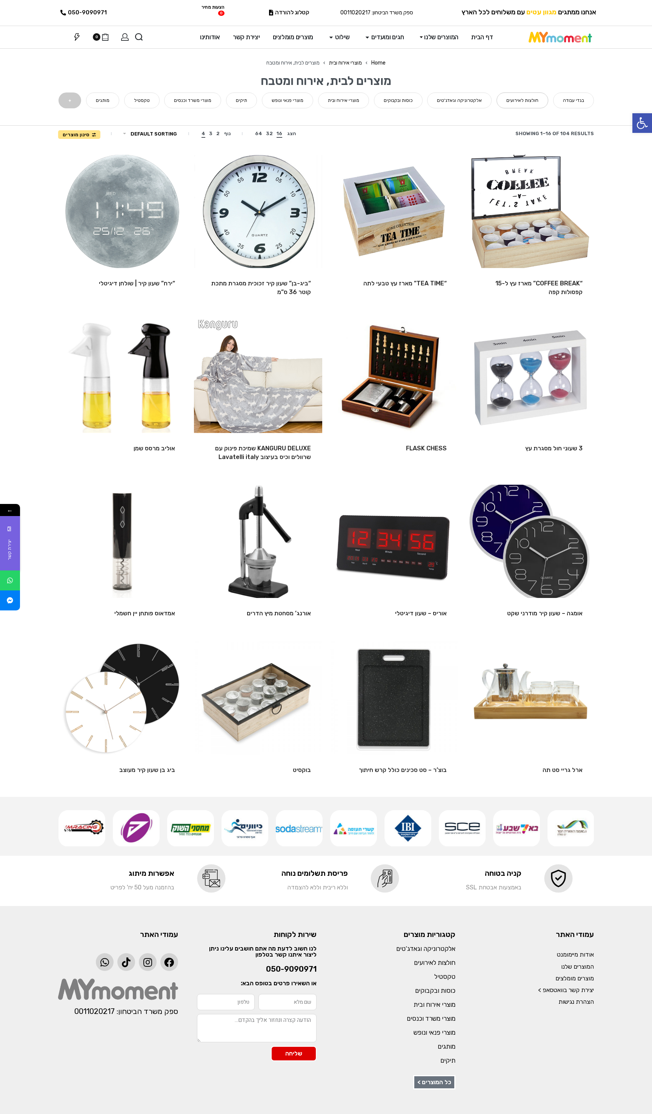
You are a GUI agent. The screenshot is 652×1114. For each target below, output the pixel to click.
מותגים (446, 1046)
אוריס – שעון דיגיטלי (421, 613)
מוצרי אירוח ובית (345, 63)
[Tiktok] (126, 962)
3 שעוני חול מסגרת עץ (554, 448)
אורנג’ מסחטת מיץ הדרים (279, 613)
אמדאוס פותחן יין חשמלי (144, 613)
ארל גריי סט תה (563, 769)
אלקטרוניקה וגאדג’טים (425, 948)
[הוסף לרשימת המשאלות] (483, 172)
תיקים (447, 1060)
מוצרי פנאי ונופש (434, 1032)
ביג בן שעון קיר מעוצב (147, 769)
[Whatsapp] (105, 962)
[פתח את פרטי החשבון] (125, 37)
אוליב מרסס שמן (154, 448)
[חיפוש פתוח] (139, 37)
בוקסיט (302, 769)
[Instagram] (148, 962)
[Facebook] (169, 962)
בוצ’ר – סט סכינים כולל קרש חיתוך (403, 769)
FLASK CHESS (426, 448)
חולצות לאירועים (434, 962)
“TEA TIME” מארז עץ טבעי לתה (405, 283)
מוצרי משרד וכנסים (431, 1018)
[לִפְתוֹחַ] (77, 37)
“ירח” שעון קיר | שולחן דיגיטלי (137, 283)
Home (378, 63)
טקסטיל (444, 976)
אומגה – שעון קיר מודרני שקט (545, 613)
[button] (642, 123)
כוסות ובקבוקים (435, 990)
